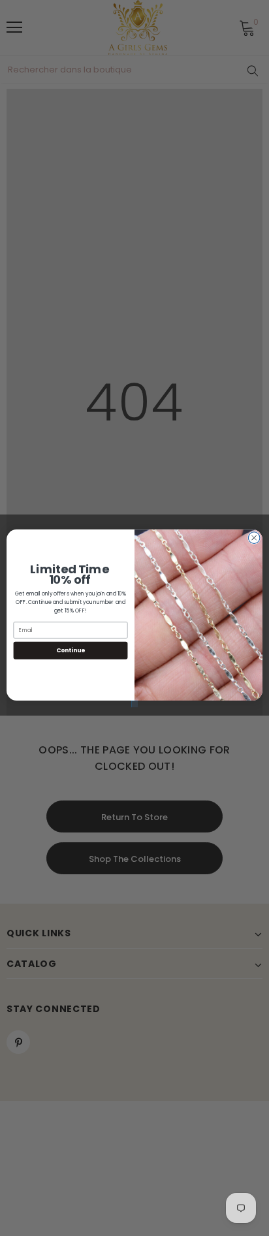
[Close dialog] (254, 537)
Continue (70, 650)
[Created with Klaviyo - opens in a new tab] (134, 704)
